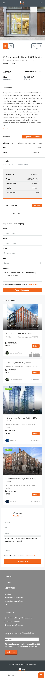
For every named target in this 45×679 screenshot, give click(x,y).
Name (5, 229)
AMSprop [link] (13, 440)
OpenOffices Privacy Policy (14, 597)
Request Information (22, 290)
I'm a (4, 258)
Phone (5, 239)
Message (6, 268)
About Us (8, 594)
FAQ (6, 605)
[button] (34, 46)
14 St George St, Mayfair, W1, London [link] (19, 333)
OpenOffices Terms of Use (14, 601)
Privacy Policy (33, 647)
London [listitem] (8, 582)
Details (35, 346)
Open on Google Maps (33, 137)
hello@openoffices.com (15, 625)
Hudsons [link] (13, 501)
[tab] (5, 46)
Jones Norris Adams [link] (16, 353)
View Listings (37, 205)
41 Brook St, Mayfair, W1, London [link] (18, 363)
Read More (6, 128)
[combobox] (22, 263)
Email (5, 249)
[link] (22, 317)
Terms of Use (32, 285)
